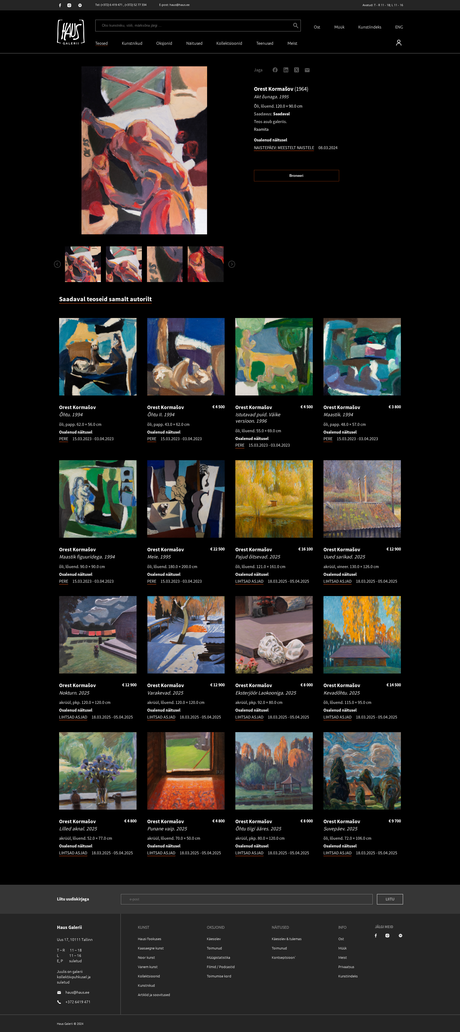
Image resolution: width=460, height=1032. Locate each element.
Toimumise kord (219, 975)
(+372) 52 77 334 (135, 5)
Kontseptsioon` (284, 957)
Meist (342, 957)
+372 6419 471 (78, 1002)
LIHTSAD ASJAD (249, 581)
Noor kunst (146, 957)
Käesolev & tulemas (287, 938)
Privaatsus (346, 966)
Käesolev (214, 938)
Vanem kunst (148, 966)
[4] (205, 264)
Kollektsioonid (229, 43)
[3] (164, 264)
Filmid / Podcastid (221, 966)
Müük (339, 27)
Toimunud (214, 948)
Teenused (264, 43)
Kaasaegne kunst (151, 948)
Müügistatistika (218, 957)
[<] (55, 264)
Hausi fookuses (149, 938)
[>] (229, 264)
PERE (63, 438)
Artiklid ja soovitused (154, 994)
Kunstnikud (132, 43)
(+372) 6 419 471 (111, 5)
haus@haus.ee (180, 5)
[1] (83, 264)
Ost (317, 27)
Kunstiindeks (369, 27)
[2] (123, 264)
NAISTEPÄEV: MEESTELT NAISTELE (284, 147)
